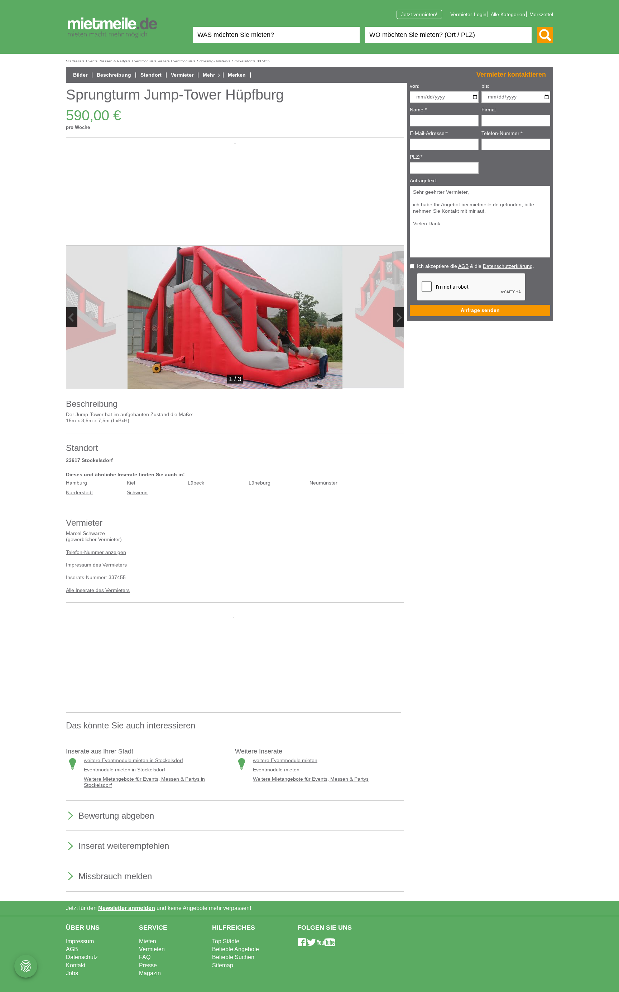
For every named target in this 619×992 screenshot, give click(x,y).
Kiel (131, 483)
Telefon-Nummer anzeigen (96, 552)
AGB (463, 266)
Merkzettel (541, 14)
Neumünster (323, 483)
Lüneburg (259, 483)
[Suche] (545, 35)
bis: (485, 86)
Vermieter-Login (468, 14)
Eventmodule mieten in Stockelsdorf (124, 769)
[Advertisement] (235, 195)
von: (414, 86)
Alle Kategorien (508, 14)
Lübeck (196, 483)
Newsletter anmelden (126, 908)
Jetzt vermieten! (419, 14)
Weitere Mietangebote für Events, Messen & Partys (311, 779)
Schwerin (137, 492)
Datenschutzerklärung (508, 266)
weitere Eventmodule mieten (285, 760)
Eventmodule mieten (276, 769)
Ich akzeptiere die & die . (475, 266)
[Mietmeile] (112, 27)
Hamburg (76, 483)
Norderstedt (79, 492)
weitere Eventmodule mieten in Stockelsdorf (133, 760)
